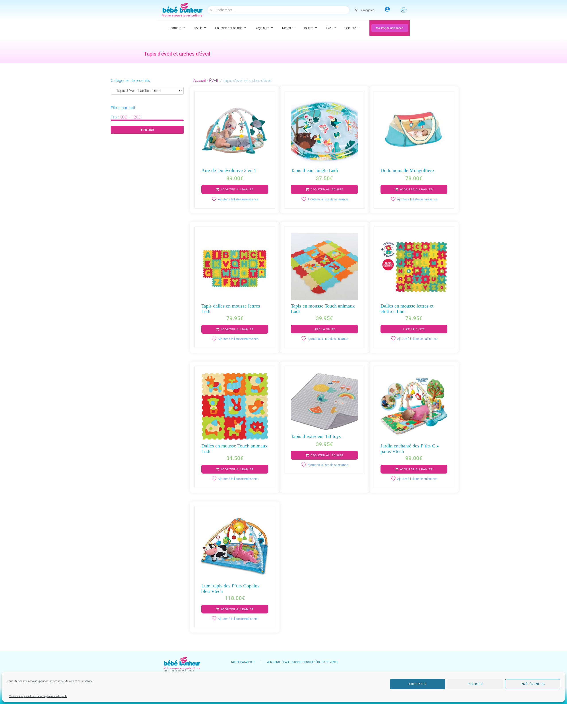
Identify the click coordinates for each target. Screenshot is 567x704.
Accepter (417, 684)
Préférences (533, 684)
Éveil (329, 28)
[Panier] (403, 10)
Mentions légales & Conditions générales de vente (38, 696)
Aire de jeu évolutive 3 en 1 (228, 170)
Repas (286, 28)
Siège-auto (262, 28)
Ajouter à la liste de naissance (238, 199)
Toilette (308, 28)
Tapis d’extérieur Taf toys (316, 436)
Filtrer (149, 129)
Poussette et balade (228, 28)
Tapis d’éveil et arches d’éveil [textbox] (147, 91)
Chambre (175, 28)
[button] (234, 189)
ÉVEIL (118, 136)
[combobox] (147, 91)
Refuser (475, 684)
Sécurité (350, 28)
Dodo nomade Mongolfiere (407, 170)
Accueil (199, 80)
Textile (198, 28)
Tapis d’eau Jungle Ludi (314, 170)
